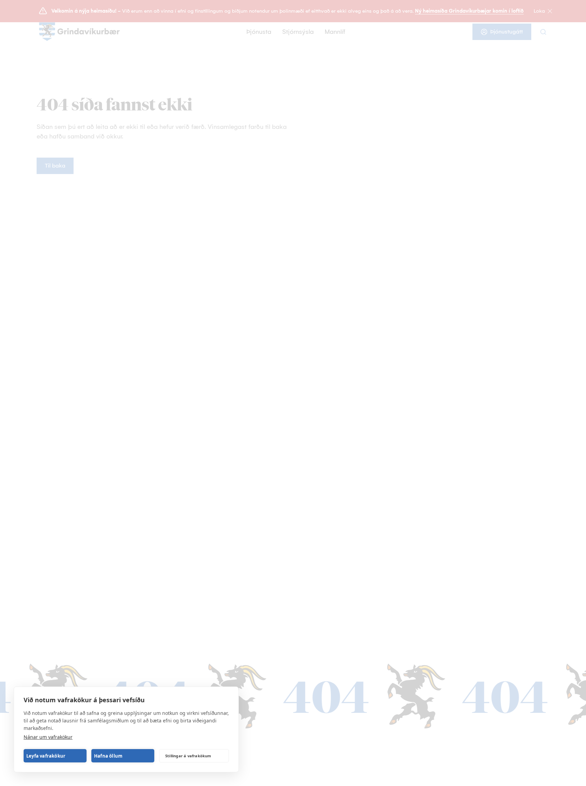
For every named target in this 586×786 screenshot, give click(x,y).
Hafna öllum (108, 756)
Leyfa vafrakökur (45, 756)
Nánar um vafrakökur (48, 737)
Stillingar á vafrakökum (188, 755)
